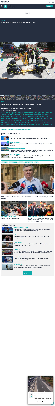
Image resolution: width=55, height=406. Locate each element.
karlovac (11, 129)
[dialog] (40, 390)
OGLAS (27, 13)
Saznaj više (40, 402)
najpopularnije (8, 225)
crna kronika (29, 162)
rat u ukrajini (13, 162)
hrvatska (4, 129)
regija (21, 162)
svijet (36, 162)
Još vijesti (26, 272)
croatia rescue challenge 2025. (22, 129)
